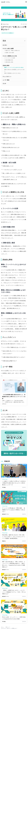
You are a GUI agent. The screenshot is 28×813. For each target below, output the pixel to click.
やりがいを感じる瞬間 (8, 48)
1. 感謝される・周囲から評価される (12, 50)
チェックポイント (7, 76)
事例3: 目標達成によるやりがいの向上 (12, 73)
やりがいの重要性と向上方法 (10, 56)
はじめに (5, 45)
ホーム (2, 627)
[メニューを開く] (26, 2)
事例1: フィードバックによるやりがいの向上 (14, 67)
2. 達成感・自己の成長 (9, 52)
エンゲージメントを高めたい (7, 32)
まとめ (4, 83)
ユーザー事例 (6, 80)
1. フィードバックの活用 (9, 58)
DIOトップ (8, 627)
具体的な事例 (6, 65)
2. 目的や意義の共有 (8, 60)
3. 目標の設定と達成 (8, 62)
